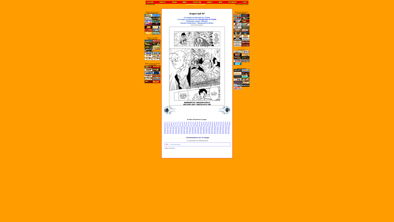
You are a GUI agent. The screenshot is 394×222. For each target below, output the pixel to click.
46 (188, 123)
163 (212, 128)
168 (226, 128)
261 (217, 133)
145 (229, 127)
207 (201, 130)
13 (184, 122)
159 (201, 128)
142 (220, 127)
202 (187, 130)
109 (197, 126)
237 (217, 132)
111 (202, 126)
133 (195, 127)
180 (193, 129)
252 (193, 133)
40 (175, 123)
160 (204, 128)
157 (195, 128)
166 (220, 128)
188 (215, 129)
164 (215, 128)
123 (168, 127)
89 (214, 124)
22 (203, 122)
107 (191, 126)
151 (179, 128)
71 (175, 124)
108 (194, 126)
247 (179, 133)
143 (223, 127)
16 (191, 122)
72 (178, 124)
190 (220, 129)
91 (218, 124)
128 (181, 127)
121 (229, 126)
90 (216, 124)
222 (176, 132)
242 (165, 133)
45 (186, 123)
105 (186, 126)
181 (195, 129)
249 (184, 133)
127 (179, 127)
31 (223, 122)
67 (167, 124)
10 (178, 122)
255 (201, 133)
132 (193, 127)
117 (218, 126)
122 (165, 127)
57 (212, 123)
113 (207, 126)
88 (212, 124)
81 (197, 124)
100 (172, 126)
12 (182, 122)
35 (165, 123)
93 (223, 124)
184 (204, 129)
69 (171, 124)
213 (217, 130)
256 (204, 133)
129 (184, 127)
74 (182, 124)
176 (181, 129)
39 (173, 123)
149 (173, 128)
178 (187, 129)
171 (168, 129)
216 (226, 130)
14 (186, 122)
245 (173, 133)
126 (176, 127)
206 (198, 130)
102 (177, 126)
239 (223, 132)
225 (184, 132)
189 (217, 129)
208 (204, 130)
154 (187, 128)
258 (209, 133)
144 (226, 127)
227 (190, 132)
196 (170, 130)
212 (215, 130)
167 (223, 128)
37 (169, 123)
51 (199, 123)
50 (197, 123)
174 (176, 129)
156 (193, 128)
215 (223, 130)
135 (201, 127)
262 (220, 133)
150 (176, 128)
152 (181, 128)
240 (226, 132)
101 (174, 126)
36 (167, 123)
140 (215, 127)
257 (206, 133)
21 (201, 122)
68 (169, 124)
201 (184, 130)
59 (216, 123)
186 (209, 129)
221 (173, 132)
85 (206, 124)
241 (229, 132)
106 (188, 126)
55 (208, 123)
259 (212, 133)
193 (229, 129)
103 (180, 126)
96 (229, 124)
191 (223, 129)
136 (204, 127)
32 (225, 122)
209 (206, 130)
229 (195, 132)
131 (190, 127)
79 (193, 124)
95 (227, 124)
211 (212, 130)
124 (170, 127)
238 (220, 132)
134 (198, 127)
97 (165, 126)
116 (215, 126)
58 (214, 123)
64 (227, 123)
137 (206, 127)
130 (187, 127)
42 (180, 123)
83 (201, 124)
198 (176, 130)
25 (210, 122)
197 (173, 130)
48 (193, 123)
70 (173, 124)
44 (184, 123)
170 (165, 129)
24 (208, 122)
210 (209, 130)
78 (190, 124)
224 (181, 132)
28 (216, 122)
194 (165, 130)
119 (223, 126)
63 (225, 123)
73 (180, 124)
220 (170, 132)
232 (204, 132)
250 (187, 133)
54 (206, 123)
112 (205, 126)
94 (225, 124)
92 (221, 124)
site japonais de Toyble (207, 19)
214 (220, 130)
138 (209, 127)
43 (182, 123)
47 (190, 123)
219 (168, 132)
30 (221, 122)
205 (195, 130)
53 (203, 123)
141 (217, 127)
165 (217, 128)
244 (170, 133)
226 (187, 132)
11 (180, 122)
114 (210, 126)
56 (210, 123)
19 (197, 122)
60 (218, 123)
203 (190, 130)
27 (214, 122)
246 (176, 133)
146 (165, 128)
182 (198, 129)
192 (226, 129)
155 (190, 128)
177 (184, 129)
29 (219, 122)
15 (188, 122)
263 (223, 133)
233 (206, 132)
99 (169, 126)
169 (229, 128)
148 (170, 128)
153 (184, 128)
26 (212, 122)
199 (179, 130)
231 (201, 132)
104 (183, 126)
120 (226, 126)
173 (173, 129)
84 (203, 124)
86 (208, 124)
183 (201, 129)
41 (178, 123)
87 (210, 124)
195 (168, 130)
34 (229, 122)
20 (199, 122)
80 (195, 124)
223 (179, 132)
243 (168, 133)
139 (212, 127)
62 (223, 123)
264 (226, 133)
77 (188, 124)
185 (206, 129)
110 (199, 126)
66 (165, 124)
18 (195, 122)
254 (198, 133)
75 (184, 124)
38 (171, 123)
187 (212, 129)
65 (229, 123)
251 (190, 133)
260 (215, 133)
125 (173, 127)
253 (195, 133)
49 (195, 123)
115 (213, 126)
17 (193, 122)
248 (181, 133)
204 (193, 130)
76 (186, 124)
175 (179, 129)
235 (212, 132)
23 (206, 122)
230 (198, 132)
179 (190, 129)
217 (228, 130)
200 (181, 130)
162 (209, 128)
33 (227, 122)
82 (199, 124)
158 (198, 128)
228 (193, 132)
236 (215, 132)
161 (206, 128)
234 (209, 132)
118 (221, 126)
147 (168, 128)
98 (167, 126)
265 (229, 133)
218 (165, 132)
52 (201, 123)
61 (221, 123)
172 (170, 129)
